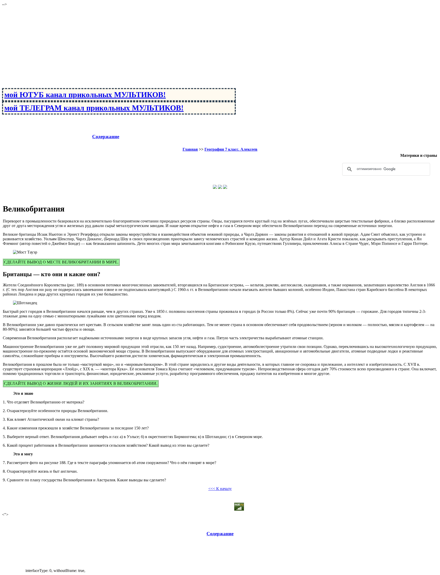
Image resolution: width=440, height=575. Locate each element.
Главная (190, 149)
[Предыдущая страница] (215, 187)
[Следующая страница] (225, 187)
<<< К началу (220, 488)
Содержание (105, 136)
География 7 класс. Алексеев (230, 149)
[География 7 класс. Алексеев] (220, 187)
